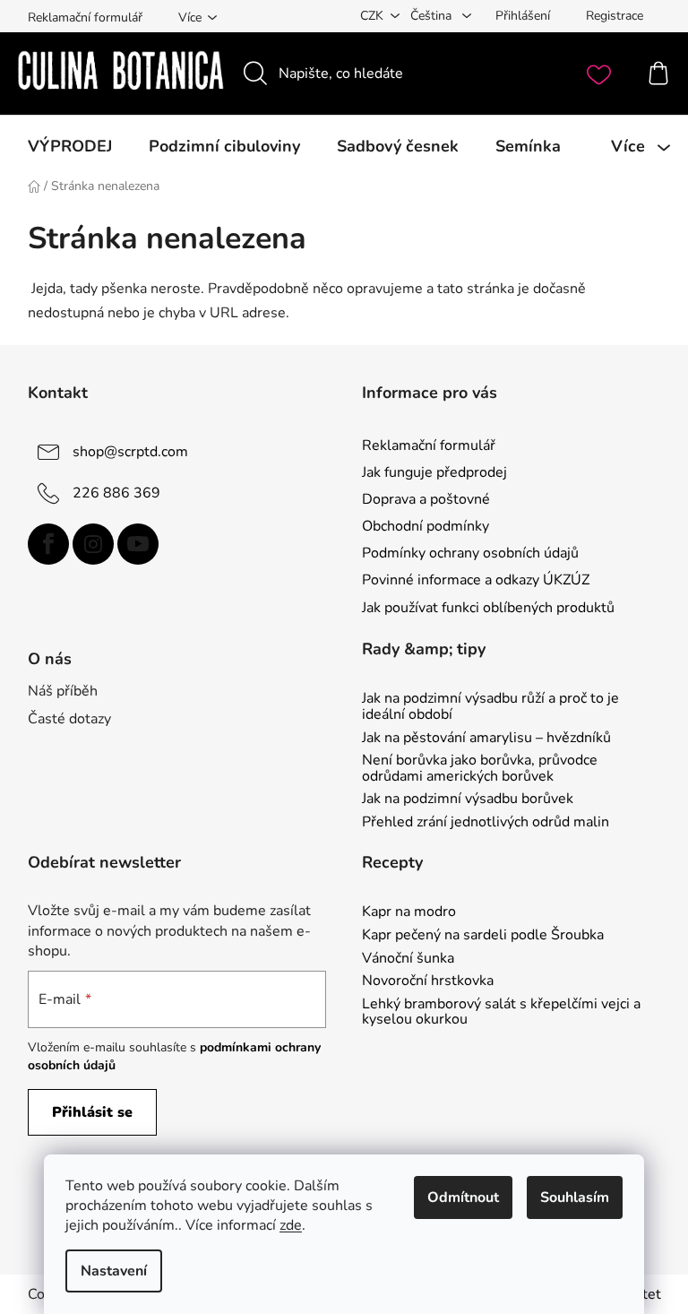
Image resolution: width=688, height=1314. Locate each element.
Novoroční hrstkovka (428, 981)
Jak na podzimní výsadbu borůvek (467, 799)
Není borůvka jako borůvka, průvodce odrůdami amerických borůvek (480, 768)
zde (291, 1225)
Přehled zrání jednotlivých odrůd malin (485, 823)
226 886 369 (116, 493)
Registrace (614, 15)
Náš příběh (63, 691)
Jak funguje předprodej (434, 472)
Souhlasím (574, 1197)
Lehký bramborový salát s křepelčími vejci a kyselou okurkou (501, 1012)
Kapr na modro (409, 912)
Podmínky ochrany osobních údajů (470, 553)
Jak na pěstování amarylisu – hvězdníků (486, 738)
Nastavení (114, 1271)
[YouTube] (138, 544)
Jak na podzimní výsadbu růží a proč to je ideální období (490, 706)
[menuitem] (70, 146)
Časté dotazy (69, 719)
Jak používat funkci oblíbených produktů (488, 608)
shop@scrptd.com (130, 452)
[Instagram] (93, 544)
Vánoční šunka (408, 959)
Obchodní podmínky (425, 526)
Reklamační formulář (85, 17)
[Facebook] (48, 544)
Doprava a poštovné (426, 499)
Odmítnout (463, 1197)
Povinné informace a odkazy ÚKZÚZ (475, 580)
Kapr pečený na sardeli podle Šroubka (483, 936)
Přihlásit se (92, 1112)
